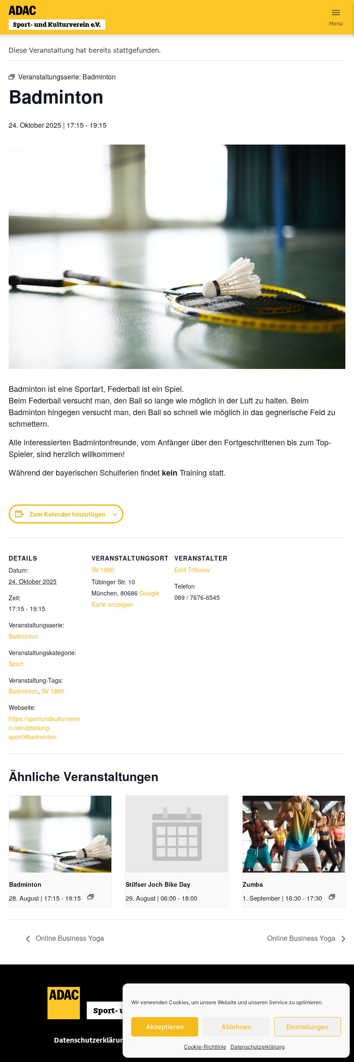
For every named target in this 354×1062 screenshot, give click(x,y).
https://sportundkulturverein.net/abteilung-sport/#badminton (44, 727)
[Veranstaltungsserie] (91, 896)
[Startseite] (57, 18)
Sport (16, 663)
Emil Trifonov (192, 569)
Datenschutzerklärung (257, 1046)
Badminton (23, 636)
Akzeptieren (165, 1027)
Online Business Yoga (69, 938)
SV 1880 (52, 691)
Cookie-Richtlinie (205, 1046)
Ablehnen (236, 1027)
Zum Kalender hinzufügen (67, 514)
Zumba (253, 884)
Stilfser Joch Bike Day (158, 884)
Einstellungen (307, 1027)
